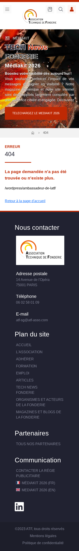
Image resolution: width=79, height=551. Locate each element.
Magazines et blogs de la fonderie (38, 414)
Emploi (22, 373)
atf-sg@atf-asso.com (32, 320)
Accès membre (72, 9)
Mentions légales (43, 536)
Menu (7, 9)
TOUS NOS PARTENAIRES (38, 444)
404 (45, 132)
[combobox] (61, 10)
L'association (29, 352)
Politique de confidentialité (43, 543)
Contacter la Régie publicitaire (35, 473)
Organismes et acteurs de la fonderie (39, 402)
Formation (26, 366)
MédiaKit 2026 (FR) (38, 483)
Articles (25, 380)
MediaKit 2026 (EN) (38, 490)
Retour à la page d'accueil (25, 201)
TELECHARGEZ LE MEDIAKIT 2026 (35, 113)
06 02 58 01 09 (27, 302)
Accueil (24, 345)
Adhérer (25, 359)
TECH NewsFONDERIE (27, 389)
